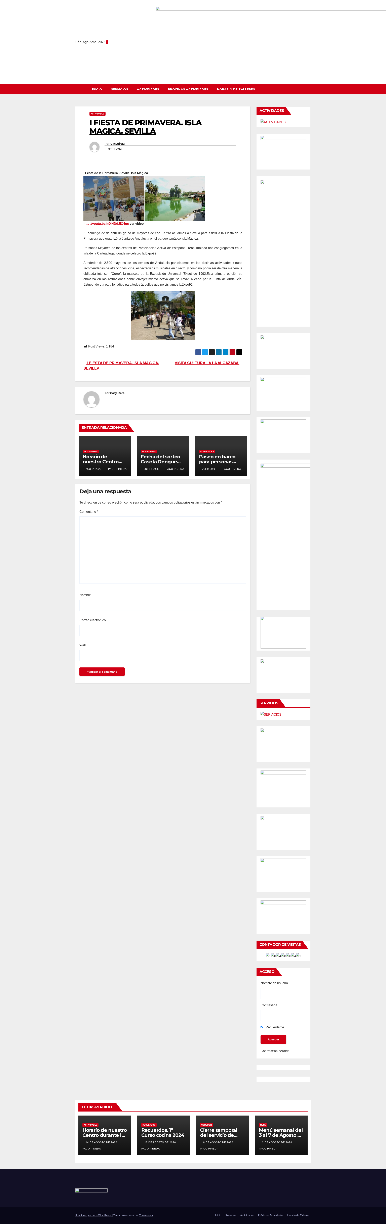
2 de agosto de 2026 (277, 1142)
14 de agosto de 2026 (102, 1142)
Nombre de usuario (274, 983)
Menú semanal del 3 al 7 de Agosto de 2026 (281, 1135)
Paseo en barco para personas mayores (217, 462)
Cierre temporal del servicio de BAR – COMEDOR (220, 1135)
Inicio (97, 89)
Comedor (206, 1125)
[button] (309, 89)
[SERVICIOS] (271, 714)
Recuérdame (274, 1027)
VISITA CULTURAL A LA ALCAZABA (207, 363)
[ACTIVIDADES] (273, 122)
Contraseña (269, 1005)
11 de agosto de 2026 (161, 1142)
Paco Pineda (117, 469)
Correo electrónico (92, 620)
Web (82, 645)
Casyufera (117, 143)
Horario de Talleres (236, 89)
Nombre (85, 595)
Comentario (88, 511)
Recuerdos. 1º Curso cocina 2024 (162, 1132)
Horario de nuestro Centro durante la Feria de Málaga (104, 1135)
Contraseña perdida (275, 1051)
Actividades (148, 89)
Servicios (119, 89)
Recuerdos (149, 1125)
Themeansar (146, 1215)
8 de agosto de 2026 (218, 1142)
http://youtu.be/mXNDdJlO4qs (106, 223)
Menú (263, 1125)
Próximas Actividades (188, 89)
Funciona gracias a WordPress (93, 1215)
